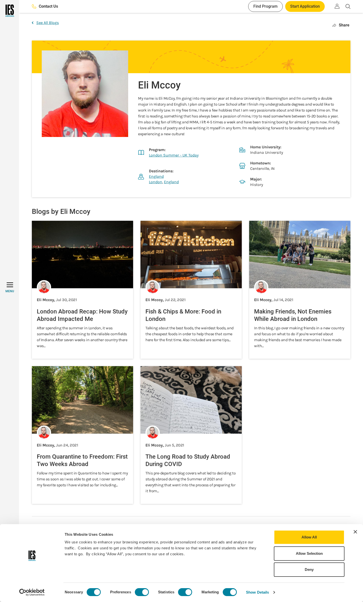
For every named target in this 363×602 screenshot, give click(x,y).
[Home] (9, 10)
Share (344, 25)
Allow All (309, 537)
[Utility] (337, 6)
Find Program (265, 6)
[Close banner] (355, 532)
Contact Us (48, 6)
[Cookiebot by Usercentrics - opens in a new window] (32, 592)
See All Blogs (47, 22)
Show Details (257, 592)
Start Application (305, 6)
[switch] (142, 592)
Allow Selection (309, 553)
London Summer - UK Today (174, 155)
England (156, 176)
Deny (309, 569)
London (155, 181)
